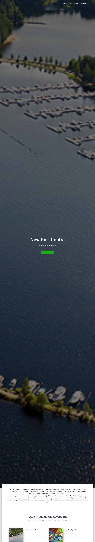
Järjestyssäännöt (73, 3)
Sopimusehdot (83, 3)
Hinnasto (65, 3)
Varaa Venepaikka (47, 252)
